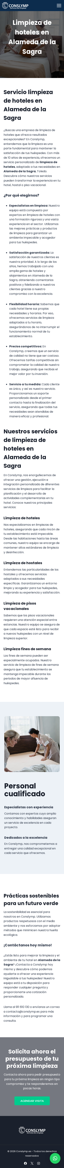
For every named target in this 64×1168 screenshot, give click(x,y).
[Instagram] (38, 1163)
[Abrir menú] (59, 5)
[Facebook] (25, 1163)
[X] (32, 1163)
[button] (55, 1158)
